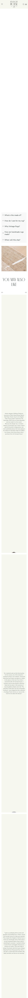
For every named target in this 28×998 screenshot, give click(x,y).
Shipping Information (7, 198)
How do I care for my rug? (14, 221)
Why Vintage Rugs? (12, 226)
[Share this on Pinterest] (10, 203)
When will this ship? (12, 240)
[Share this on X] (2, 203)
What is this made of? (13, 215)
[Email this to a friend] (14, 203)
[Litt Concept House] (14, 4)
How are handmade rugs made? (14, 233)
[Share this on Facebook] (6, 203)
